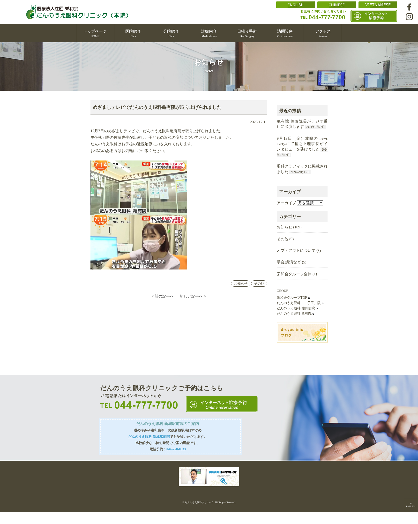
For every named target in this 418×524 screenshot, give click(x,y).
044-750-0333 (176, 449)
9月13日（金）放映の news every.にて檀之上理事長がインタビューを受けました (302, 143)
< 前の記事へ (162, 296)
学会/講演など (289, 262)
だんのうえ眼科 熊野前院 (296, 308)
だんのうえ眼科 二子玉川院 (299, 303)
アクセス (323, 33)
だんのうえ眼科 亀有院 (294, 313)
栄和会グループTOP (292, 297)
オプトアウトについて (296, 250)
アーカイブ (286, 203)
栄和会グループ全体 (294, 274)
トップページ (95, 33)
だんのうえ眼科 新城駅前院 (149, 436)
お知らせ (240, 283)
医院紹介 (133, 33)
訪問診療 (285, 33)
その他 (259, 283)
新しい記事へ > (193, 296)
